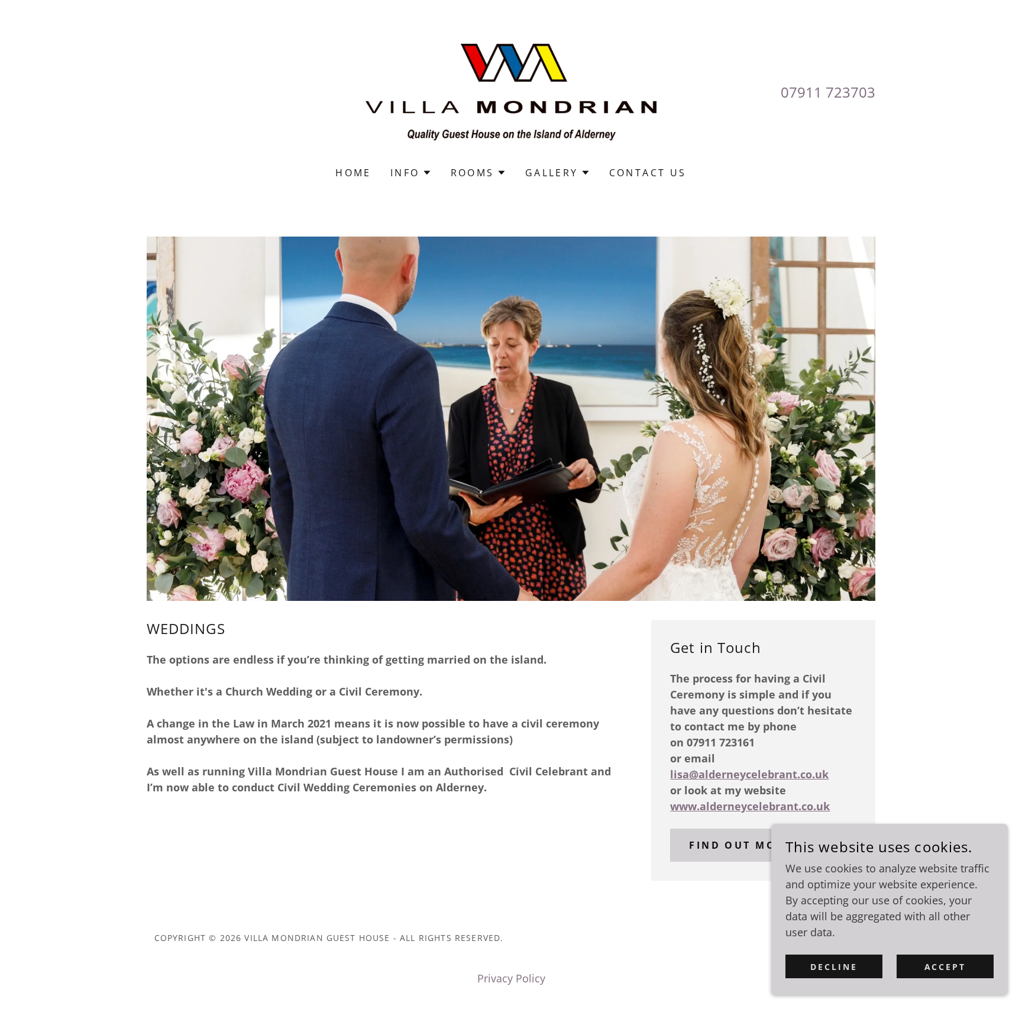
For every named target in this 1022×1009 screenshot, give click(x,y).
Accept (945, 966)
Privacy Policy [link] (511, 978)
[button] (411, 173)
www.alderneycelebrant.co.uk (750, 806)
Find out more (740, 845)
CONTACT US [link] (648, 172)
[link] (511, 91)
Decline (834, 966)
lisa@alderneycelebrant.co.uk (749, 774)
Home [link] (353, 172)
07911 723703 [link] (828, 92)
